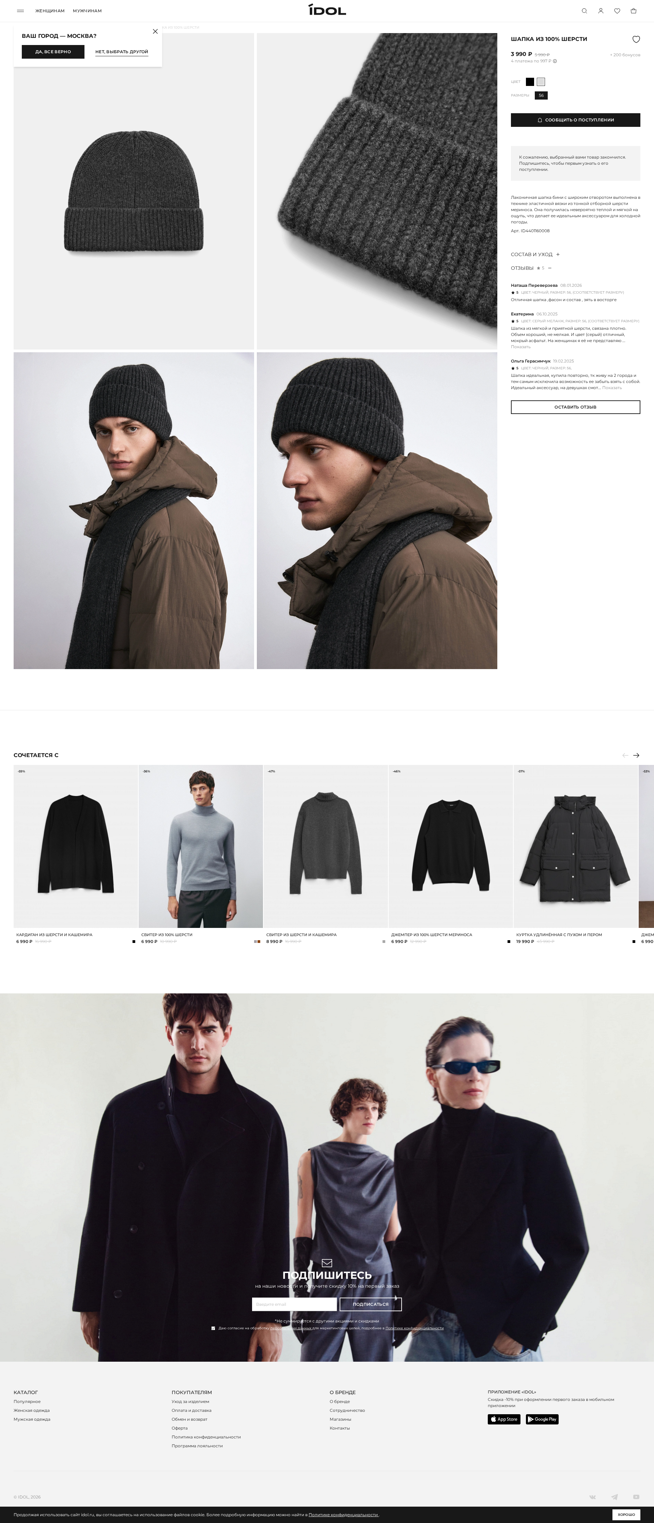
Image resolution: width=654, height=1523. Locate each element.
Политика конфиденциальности (206, 1436)
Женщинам (50, 10)
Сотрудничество (347, 1410)
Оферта (180, 1428)
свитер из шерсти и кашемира (301, 934)
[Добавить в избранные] (132, 771)
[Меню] (20, 11)
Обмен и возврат (189, 1419)
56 (541, 95)
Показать (521, 346)
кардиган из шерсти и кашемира (54, 934)
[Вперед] (636, 755)
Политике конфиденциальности (415, 1328)
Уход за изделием (190, 1401)
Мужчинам (87, 10)
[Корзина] (633, 11)
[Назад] (625, 755)
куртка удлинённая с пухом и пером (559, 934)
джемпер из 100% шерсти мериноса (431, 934)
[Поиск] (584, 11)
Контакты (340, 1428)
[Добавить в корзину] (132, 922)
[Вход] (601, 11)
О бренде (340, 1401)
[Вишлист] (617, 11)
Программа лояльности (197, 1445)
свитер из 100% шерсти (166, 934)
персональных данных (291, 1328)
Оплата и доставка (192, 1410)
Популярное (27, 1401)
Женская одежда (32, 1410)
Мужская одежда (32, 1419)
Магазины (340, 1419)
